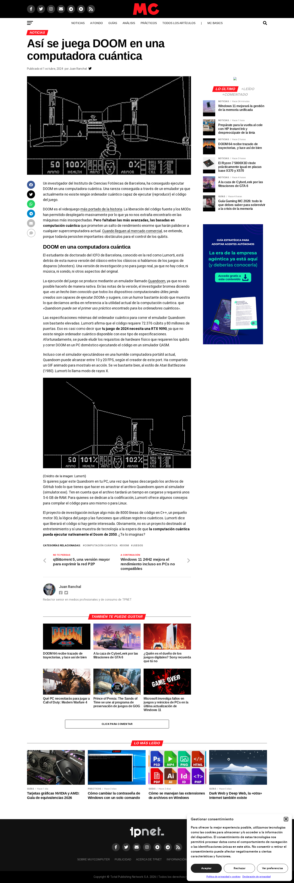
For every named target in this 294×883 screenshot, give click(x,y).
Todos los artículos (178, 23)
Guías (112, 23)
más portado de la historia (101, 209)
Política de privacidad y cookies (223, 876)
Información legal (181, 859)
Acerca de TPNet (149, 859)
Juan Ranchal (78, 68)
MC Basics (215, 23)
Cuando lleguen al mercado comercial (132, 231)
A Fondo (96, 23)
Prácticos (149, 23)
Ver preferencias (272, 868)
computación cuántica (101, 545)
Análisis (129, 23)
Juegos (138, 545)
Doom (125, 545)
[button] (286, 819)
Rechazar (239, 868)
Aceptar (206, 868)
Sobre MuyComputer (93, 859)
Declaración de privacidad (256, 876)
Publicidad (123, 859)
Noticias (78, 23)
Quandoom (156, 281)
